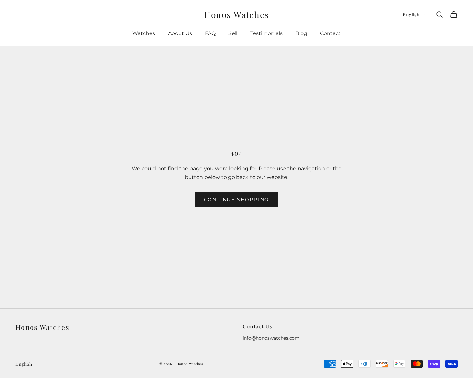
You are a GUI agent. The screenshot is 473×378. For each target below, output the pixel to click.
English (411, 15)
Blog (301, 33)
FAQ (210, 33)
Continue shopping (236, 199)
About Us (180, 33)
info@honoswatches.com (271, 338)
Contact (330, 33)
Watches (143, 33)
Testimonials (266, 33)
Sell (232, 33)
